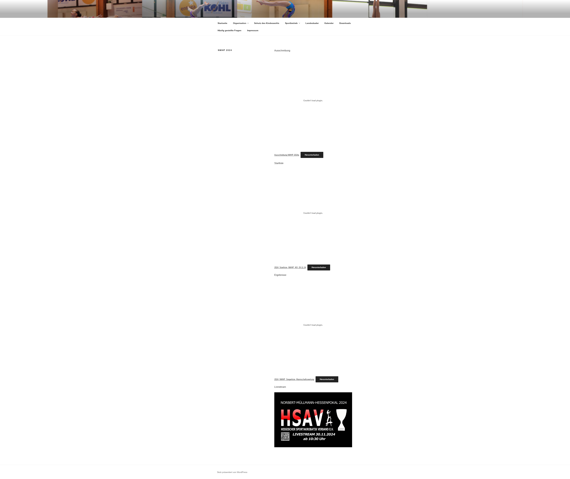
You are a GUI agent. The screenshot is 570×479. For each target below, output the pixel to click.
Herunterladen (312, 155)
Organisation (239, 23)
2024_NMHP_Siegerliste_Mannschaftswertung (294, 379)
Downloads (345, 23)
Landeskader (312, 23)
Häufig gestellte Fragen (229, 30)
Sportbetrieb (291, 23)
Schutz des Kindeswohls (266, 23)
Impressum (252, 30)
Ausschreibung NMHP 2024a (286, 155)
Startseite (222, 23)
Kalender (329, 23)
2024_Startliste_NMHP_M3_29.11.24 (290, 267)
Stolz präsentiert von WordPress (232, 472)
